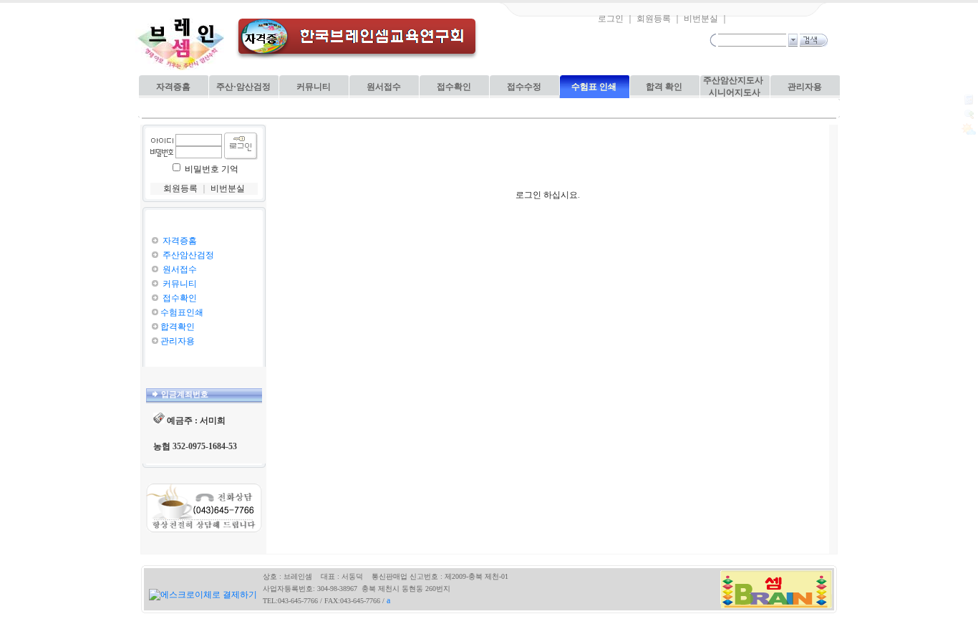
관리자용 (805, 87)
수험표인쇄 (181, 312)
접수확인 (454, 87)
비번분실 (701, 19)
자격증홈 (173, 87)
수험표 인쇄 (593, 87)
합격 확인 (664, 87)
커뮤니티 (313, 87)
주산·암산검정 (243, 87)
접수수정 (524, 87)
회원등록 (653, 19)
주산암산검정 (187, 255)
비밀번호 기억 (211, 169)
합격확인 (177, 327)
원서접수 (384, 87)
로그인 (611, 19)
